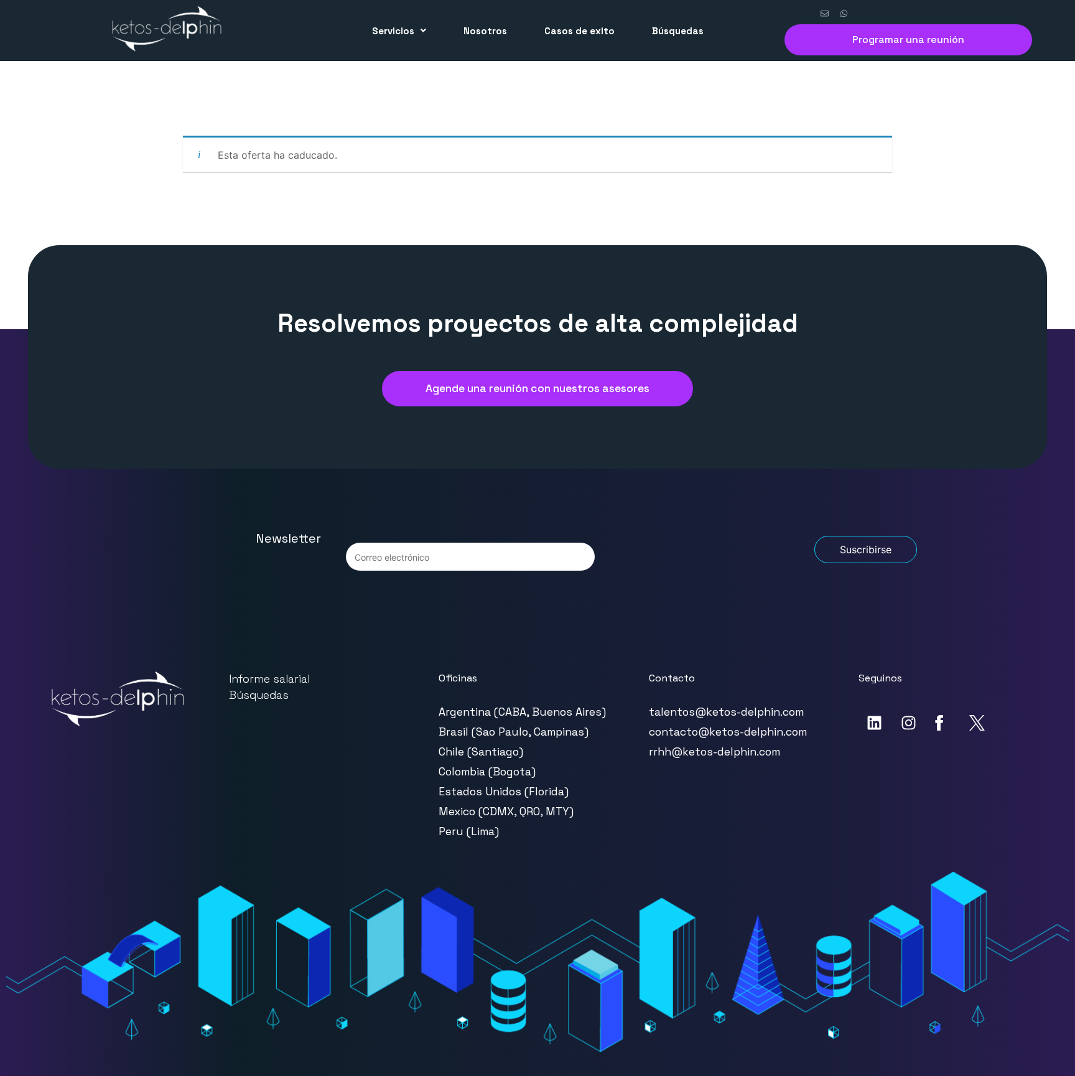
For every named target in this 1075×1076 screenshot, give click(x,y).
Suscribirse (865, 549)
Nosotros (485, 31)
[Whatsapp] (843, 14)
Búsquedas (678, 31)
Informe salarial (269, 679)
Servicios (393, 31)
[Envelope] (824, 14)
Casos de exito (579, 31)
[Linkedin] (874, 722)
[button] (399, 31)
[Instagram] (908, 722)
